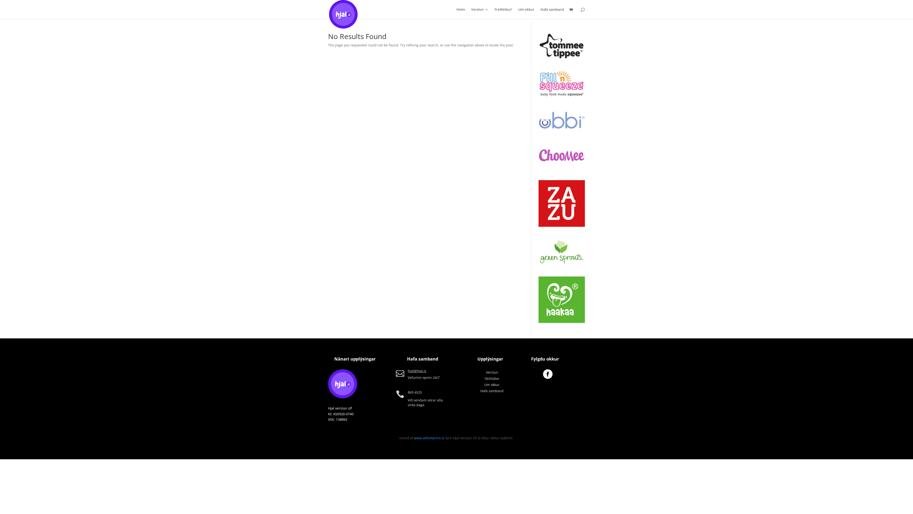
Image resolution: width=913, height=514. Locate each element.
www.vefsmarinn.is (429, 438)
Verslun (477, 10)
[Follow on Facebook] (548, 374)
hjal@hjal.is (417, 371)
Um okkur (526, 10)
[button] (562, 46)
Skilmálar (492, 378)
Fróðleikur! (503, 10)
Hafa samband (552, 10)
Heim (460, 10)
